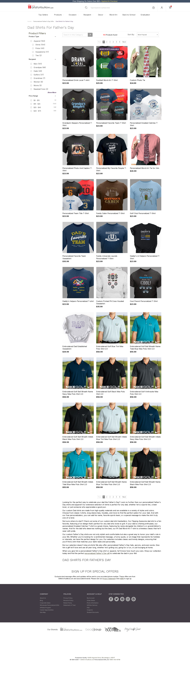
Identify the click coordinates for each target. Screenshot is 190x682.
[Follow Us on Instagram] (128, 599)
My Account (90, 598)
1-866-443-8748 (114, 659)
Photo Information (92, 603)
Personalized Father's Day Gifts (43, 21)
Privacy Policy (67, 598)
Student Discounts (93, 612)
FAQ (88, 607)
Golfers (39, 75)
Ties (38, 55)
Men (38, 64)
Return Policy (67, 603)
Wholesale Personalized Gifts (49, 605)
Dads (38, 71)
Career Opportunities (47, 610)
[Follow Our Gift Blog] (133, 599)
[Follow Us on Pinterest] (122, 599)
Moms (38, 85)
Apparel (39, 41)
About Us (43, 598)
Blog (41, 600)
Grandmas (39, 78)
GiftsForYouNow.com (87, 659)
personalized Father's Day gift (97, 553)
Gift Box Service (92, 605)
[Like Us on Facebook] (111, 599)
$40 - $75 (37, 111)
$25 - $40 (37, 107)
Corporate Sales (45, 603)
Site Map (43, 612)
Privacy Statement (109, 579)
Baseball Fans (41, 89)
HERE (122, 579)
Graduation (145, 15)
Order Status (91, 600)
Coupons (90, 610)
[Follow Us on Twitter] (116, 599)
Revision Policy (68, 600)
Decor (100, 15)
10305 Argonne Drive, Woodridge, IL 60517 (101, 657)
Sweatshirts (42, 52)
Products (58, 15)
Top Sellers (43, 15)
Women (38, 82)
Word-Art (113, 15)
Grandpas (40, 67)
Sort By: (131, 34)
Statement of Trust (69, 605)
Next (124, 42)
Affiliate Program (45, 607)
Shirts (40, 45)
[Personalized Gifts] (40, 8)
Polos (39, 48)
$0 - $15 (37, 100)
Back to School (128, 15)
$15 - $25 (37, 104)
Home (29, 21)
